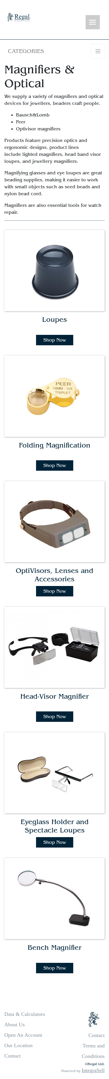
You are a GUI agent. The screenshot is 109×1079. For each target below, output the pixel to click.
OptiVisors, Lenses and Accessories (54, 575)
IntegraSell (93, 1070)
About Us (14, 1024)
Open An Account (23, 1035)
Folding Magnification (54, 445)
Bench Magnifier (54, 948)
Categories (26, 51)
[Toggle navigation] (92, 22)
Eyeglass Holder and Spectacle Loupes (55, 826)
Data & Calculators (24, 1014)
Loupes (54, 320)
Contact (12, 1056)
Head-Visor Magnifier (54, 696)
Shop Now (54, 340)
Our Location (18, 1045)
